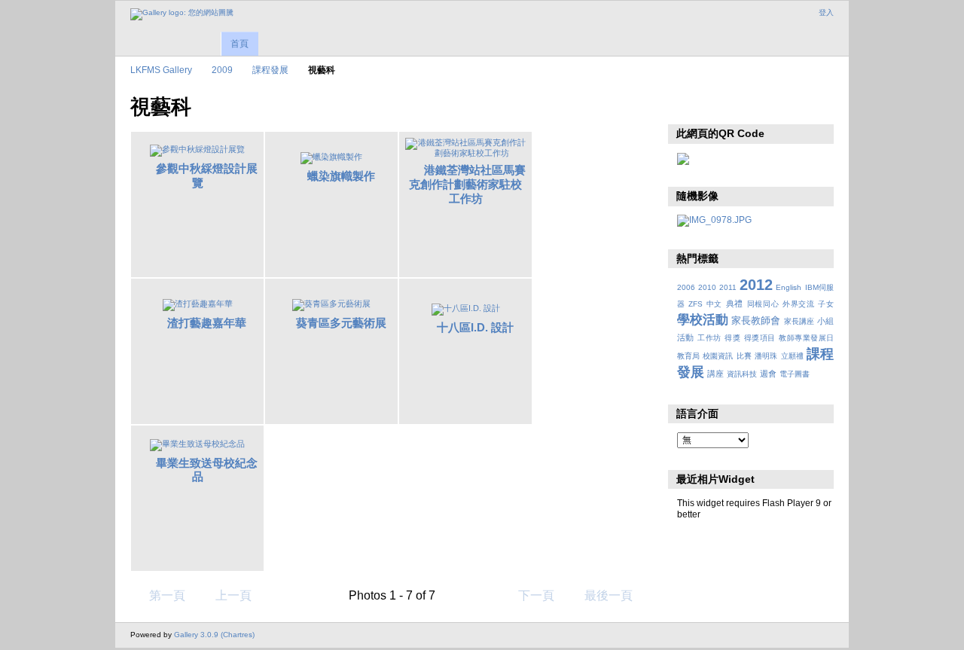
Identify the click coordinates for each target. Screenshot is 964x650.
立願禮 (792, 356)
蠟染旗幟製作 (341, 175)
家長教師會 (755, 321)
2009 (222, 70)
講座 (715, 373)
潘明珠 (766, 356)
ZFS (695, 304)
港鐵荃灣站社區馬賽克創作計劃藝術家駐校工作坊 (467, 184)
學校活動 (702, 320)
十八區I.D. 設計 (475, 327)
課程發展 (270, 70)
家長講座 (799, 321)
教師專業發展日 (806, 338)
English (788, 287)
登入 (826, 12)
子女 (826, 304)
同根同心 (763, 304)
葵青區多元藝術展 (341, 322)
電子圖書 (794, 374)
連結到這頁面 (717, 105)
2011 (728, 287)
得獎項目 (760, 338)
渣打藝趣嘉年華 (206, 322)
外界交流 (798, 304)
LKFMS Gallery (161, 70)
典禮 (734, 303)
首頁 (239, 43)
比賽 (744, 356)
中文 (714, 304)
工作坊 (709, 338)
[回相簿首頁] (181, 14)
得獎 (732, 338)
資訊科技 (742, 374)
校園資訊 (718, 356)
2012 (756, 284)
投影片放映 (685, 105)
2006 (686, 287)
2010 (707, 287)
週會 (768, 373)
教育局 (688, 356)
